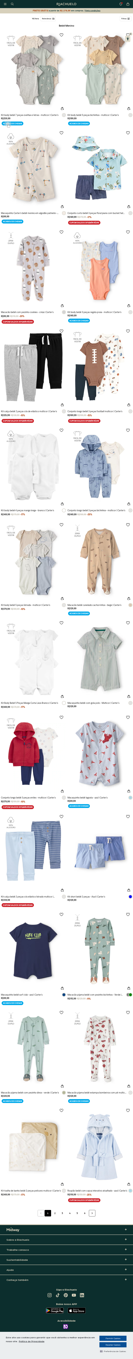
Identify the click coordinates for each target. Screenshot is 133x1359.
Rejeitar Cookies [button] (113, 1344)
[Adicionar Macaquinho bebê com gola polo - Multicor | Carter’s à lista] (128, 623)
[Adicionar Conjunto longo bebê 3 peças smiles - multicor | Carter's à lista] (61, 717)
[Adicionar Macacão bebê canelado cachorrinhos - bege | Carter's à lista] (128, 525)
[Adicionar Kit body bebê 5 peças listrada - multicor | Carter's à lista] (61, 525)
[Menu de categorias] (5, 4)
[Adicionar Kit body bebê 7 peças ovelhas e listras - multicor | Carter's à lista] (61, 35)
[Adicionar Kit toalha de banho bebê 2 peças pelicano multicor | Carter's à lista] (61, 1110)
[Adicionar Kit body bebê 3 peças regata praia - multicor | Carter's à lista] (128, 232)
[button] (113, 1351)
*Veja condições (92, 10)
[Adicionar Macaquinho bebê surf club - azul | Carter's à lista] (61, 914)
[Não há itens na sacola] (128, 4)
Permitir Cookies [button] (113, 1338)
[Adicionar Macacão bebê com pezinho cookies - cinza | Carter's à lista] (61, 232)
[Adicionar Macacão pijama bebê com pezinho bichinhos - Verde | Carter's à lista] (128, 914)
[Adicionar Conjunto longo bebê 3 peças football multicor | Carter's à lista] (128, 331)
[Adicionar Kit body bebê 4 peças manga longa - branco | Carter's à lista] (61, 430)
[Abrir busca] (12, 4)
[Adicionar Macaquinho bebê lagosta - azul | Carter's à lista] (128, 717)
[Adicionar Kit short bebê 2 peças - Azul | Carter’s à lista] (128, 816)
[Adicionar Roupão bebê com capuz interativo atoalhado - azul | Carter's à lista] (128, 1110)
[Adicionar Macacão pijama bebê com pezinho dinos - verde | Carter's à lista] (61, 1012)
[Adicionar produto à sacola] (62, 108)
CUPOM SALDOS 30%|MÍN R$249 (84, 222)
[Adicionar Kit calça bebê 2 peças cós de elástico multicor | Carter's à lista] (61, 331)
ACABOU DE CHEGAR (12, 123)
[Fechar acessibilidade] (130, 34)
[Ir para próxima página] (92, 1213)
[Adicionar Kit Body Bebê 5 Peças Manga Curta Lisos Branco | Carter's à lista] (61, 623)
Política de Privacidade (31, 1341)
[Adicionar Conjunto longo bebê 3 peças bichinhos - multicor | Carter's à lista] (128, 430)
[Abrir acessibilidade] (127, 39)
